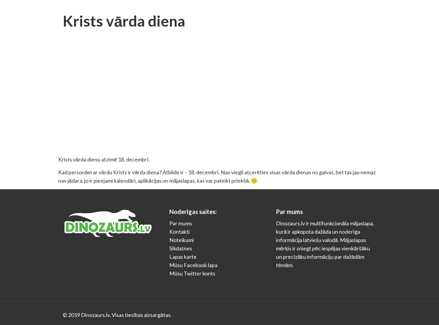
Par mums (180, 223)
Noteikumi (181, 240)
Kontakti (179, 231)
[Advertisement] (219, 110)
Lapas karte (183, 256)
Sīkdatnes (180, 248)
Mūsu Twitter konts (192, 273)
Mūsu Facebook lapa (193, 265)
